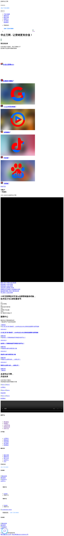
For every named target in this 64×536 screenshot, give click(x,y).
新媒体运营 (7, 426)
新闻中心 (6, 19)
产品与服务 (7, 14)
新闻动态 (6, 440)
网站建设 (6, 422)
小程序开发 (7, 425)
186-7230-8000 (14, 512)
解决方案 (6, 17)
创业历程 (6, 441)
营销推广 (6, 423)
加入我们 (6, 443)
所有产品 (6, 428)
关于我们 (6, 20)
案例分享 (6, 15)
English (5, 493)
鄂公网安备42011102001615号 (20, 534)
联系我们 (6, 22)
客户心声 (6, 458)
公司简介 (6, 438)
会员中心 (6, 460)
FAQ (5, 461)
